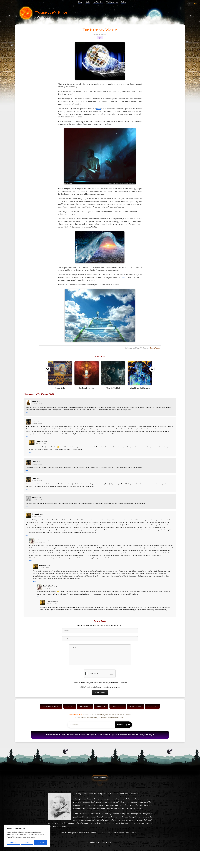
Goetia (63, 734)
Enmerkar (39, 441)
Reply (27, 412)
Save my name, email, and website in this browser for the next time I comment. (101, 683)
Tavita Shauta (48, 586)
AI (129, 724)
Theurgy (142, 734)
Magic (84, 734)
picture (98, 108)
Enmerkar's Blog (51, 12)
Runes (133, 734)
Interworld (73, 734)
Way (150, 734)
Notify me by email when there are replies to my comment (101, 687)
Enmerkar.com (155, 348)
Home (80, 2)
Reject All (27, 842)
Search (120, 724)
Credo (88, 2)
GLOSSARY (101, 706)
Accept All (41, 842)
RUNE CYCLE (117, 706)
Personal (123, 734)
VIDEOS (70, 706)
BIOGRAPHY (84, 706)
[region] (27, 836)
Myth (100, 38)
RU (190, 4)
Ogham (114, 734)
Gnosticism (53, 734)
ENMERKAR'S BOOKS (51, 706)
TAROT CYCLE (135, 706)
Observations (102, 734)
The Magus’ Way (112, 2)
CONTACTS (152, 706)
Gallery (123, 2)
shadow (123, 277)
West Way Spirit (98, 2)
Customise (13, 842)
